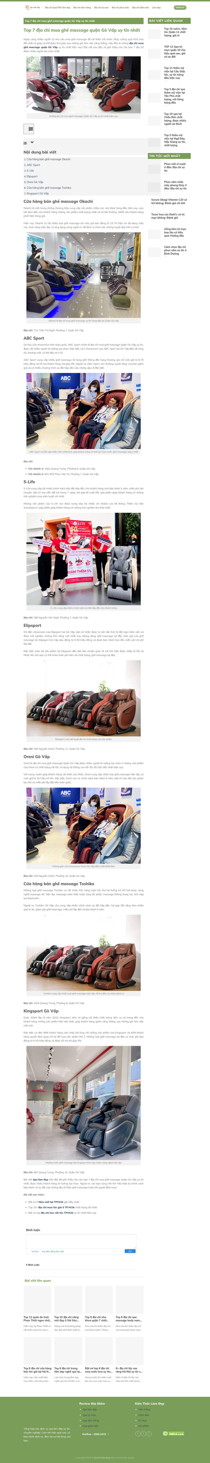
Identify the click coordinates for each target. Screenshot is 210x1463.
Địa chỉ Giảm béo (140, 7)
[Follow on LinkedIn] (149, 1433)
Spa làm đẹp (90, 1409)
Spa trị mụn (89, 1415)
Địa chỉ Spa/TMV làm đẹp (57, 7)
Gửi (130, 1251)
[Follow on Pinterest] (143, 1433)
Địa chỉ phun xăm (120, 7)
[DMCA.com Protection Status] (173, 1433)
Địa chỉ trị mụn (101, 7)
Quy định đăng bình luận (53, 1251)
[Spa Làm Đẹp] (32, 7)
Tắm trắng (144, 1409)
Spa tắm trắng (91, 1420)
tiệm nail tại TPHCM (50, 1201)
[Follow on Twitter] (137, 1433)
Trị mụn (142, 1420)
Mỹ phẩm (143, 1425)
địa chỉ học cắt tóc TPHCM (56, 1212)
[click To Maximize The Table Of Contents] (29, 129)
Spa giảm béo (90, 1425)
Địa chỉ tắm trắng (82, 7)
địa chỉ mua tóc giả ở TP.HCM (56, 1207)
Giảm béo (143, 1415)
